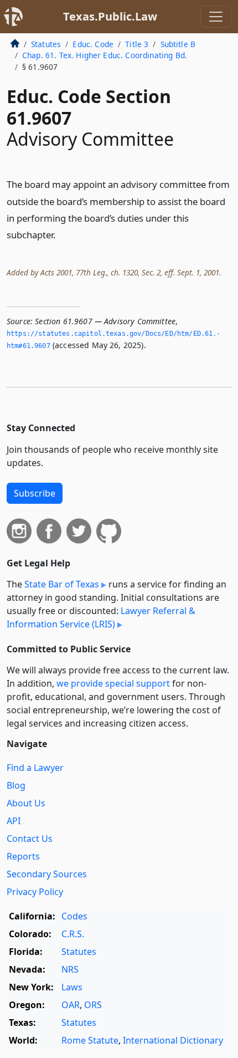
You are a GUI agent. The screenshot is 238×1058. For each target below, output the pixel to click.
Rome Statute (89, 1040)
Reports (23, 856)
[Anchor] (62, 234)
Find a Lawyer (35, 767)
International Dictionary (173, 1040)
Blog (16, 785)
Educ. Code (93, 44)
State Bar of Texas (61, 584)
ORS (93, 1005)
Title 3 (136, 44)
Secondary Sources (47, 874)
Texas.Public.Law (110, 16)
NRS (70, 969)
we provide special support (113, 683)
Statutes (46, 44)
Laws (71, 987)
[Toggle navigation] (215, 17)
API (13, 821)
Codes (74, 916)
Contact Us (30, 838)
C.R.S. (72, 934)
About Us (26, 803)
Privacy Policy (35, 892)
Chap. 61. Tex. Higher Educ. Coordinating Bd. (104, 55)
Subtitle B (178, 44)
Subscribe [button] (34, 493)
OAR (70, 1005)
